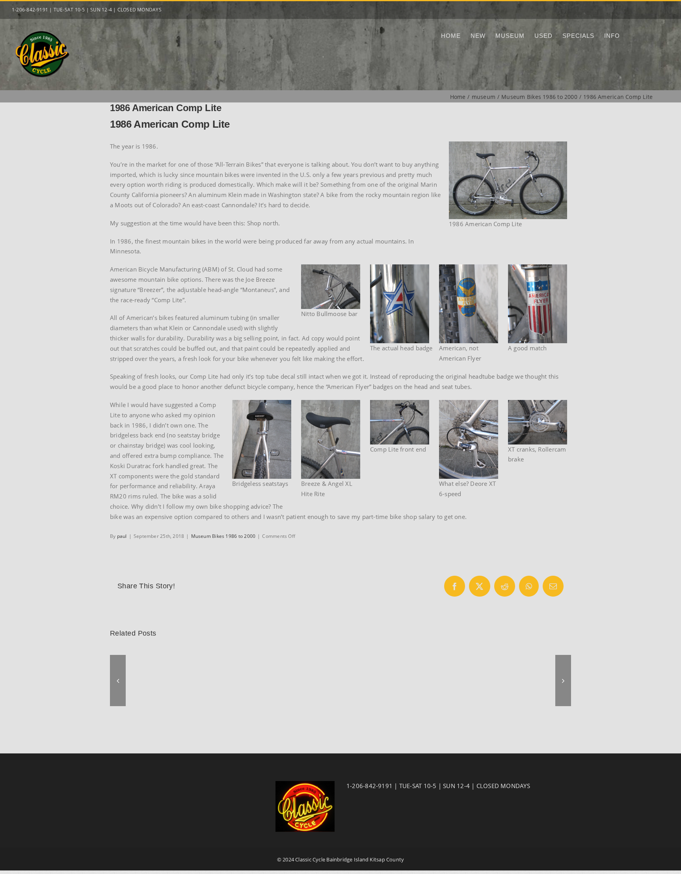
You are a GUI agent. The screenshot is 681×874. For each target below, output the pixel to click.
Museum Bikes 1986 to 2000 (223, 536)
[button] (118, 680)
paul (122, 536)
